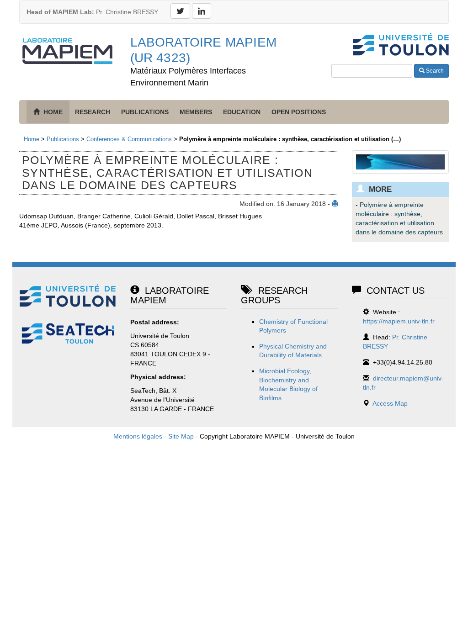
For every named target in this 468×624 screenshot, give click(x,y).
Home (31, 139)
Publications (145, 112)
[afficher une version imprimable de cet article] (335, 203)
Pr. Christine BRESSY (92, 12)
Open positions (298, 112)
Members (196, 112)
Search (434, 71)
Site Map (181, 436)
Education (242, 112)
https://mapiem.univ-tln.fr (399, 321)
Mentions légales (137, 436)
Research (92, 112)
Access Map (390, 403)
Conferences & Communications (129, 139)
